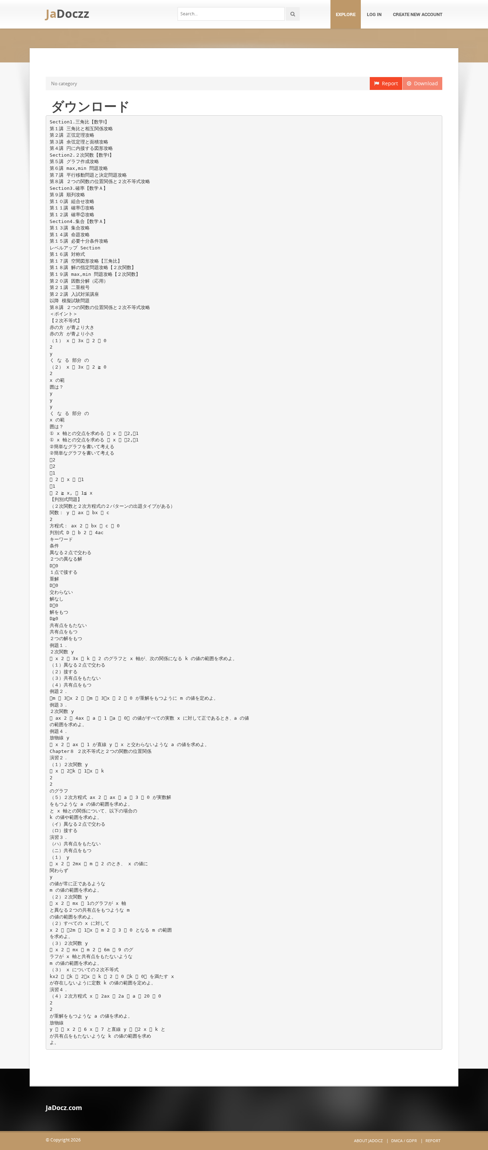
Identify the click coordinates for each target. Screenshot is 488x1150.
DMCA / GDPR (404, 1140)
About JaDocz (368, 1140)
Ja (67, 13)
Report (388, 83)
